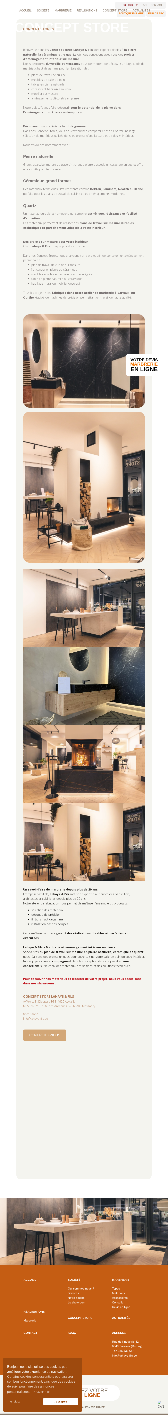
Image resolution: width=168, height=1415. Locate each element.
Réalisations (87, 10)
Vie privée (98, 1407)
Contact (156, 5)
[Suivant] (139, 721)
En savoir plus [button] (41, 1392)
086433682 (30, 1014)
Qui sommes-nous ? (81, 1288)
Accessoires (120, 1297)
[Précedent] (28, 721)
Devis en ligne (121, 1307)
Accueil (25, 10)
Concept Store (115, 10)
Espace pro (156, 13)
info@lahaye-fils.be (35, 1018)
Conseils (117, 1302)
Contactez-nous (44, 1035)
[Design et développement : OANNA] (161, 1405)
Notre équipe (76, 1297)
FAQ (144, 5)
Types (116, 1288)
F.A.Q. (72, 1332)
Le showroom (76, 1302)
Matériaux (118, 1293)
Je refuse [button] (15, 1401)
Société (43, 10)
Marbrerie (63, 10)
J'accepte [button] (60, 1401)
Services (73, 1293)
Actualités (141, 10)
